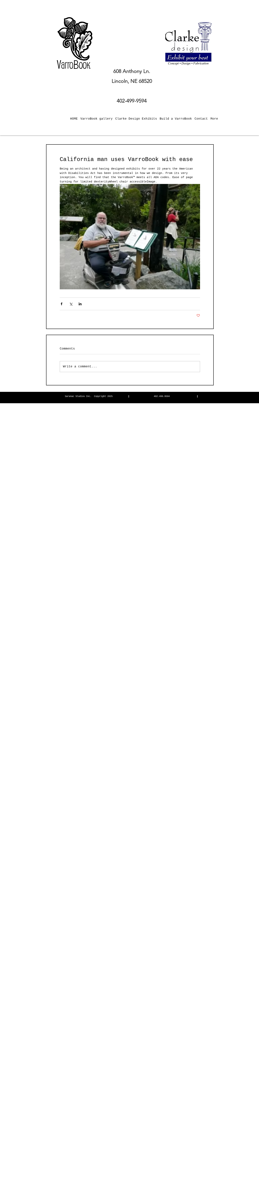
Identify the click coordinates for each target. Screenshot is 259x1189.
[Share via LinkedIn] (80, 304)
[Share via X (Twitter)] (71, 304)
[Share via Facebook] (61, 304)
